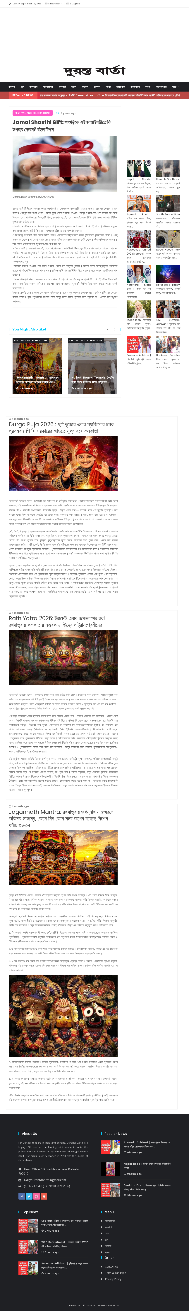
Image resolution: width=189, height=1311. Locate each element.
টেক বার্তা (62, 87)
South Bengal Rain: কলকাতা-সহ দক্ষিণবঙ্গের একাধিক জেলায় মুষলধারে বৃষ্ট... (168, 220)
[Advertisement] (97, 37)
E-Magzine (75, 3)
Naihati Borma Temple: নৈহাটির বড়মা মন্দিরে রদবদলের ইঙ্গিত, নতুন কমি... (92, 379)
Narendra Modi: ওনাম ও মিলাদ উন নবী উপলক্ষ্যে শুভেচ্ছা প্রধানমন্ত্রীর (139, 291)
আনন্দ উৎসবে (161, 87)
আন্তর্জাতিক (48, 87)
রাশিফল (97, 87)
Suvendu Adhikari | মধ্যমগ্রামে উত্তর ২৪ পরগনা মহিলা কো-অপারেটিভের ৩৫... (147, 1144)
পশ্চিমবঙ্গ (85, 87)
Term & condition (115, 1273)
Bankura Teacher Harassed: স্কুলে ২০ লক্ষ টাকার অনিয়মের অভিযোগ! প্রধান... (168, 361)
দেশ (22, 87)
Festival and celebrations (30, 340)
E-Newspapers (55, 3)
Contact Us (111, 1266)
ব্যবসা (147, 87)
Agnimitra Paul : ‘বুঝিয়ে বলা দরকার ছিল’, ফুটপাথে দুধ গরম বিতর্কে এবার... (139, 220)
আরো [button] (174, 87)
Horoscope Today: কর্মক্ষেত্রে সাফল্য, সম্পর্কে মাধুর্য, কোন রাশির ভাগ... (168, 289)
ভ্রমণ (73, 87)
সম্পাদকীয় (34, 87)
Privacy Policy (113, 1279)
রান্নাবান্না (135, 87)
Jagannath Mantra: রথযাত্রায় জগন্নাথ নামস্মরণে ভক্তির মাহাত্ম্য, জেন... (37, 379)
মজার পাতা (120, 87)
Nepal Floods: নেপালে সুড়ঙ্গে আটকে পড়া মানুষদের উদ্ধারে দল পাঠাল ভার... (168, 254)
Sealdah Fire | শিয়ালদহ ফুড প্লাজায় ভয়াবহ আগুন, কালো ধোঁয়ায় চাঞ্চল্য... (147, 1187)
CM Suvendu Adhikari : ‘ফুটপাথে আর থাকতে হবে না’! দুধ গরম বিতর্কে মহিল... (168, 326)
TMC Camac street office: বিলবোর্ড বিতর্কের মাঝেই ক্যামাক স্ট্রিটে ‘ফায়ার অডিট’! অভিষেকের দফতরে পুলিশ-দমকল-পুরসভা (98, 95)
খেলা (107, 1233)
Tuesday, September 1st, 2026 (26, 3)
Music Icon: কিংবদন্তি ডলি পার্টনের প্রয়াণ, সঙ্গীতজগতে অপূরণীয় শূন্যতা (139, 324)
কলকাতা (12, 87)
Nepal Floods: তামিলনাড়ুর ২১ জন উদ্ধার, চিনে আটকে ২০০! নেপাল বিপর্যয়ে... (139, 185)
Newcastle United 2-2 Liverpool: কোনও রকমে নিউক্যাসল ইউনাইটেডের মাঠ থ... (139, 256)
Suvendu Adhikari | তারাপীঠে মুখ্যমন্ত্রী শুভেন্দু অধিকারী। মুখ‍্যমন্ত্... (139, 359)
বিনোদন (108, 1246)
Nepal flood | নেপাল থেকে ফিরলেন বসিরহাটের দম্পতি (147, 1166)
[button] (19, 37)
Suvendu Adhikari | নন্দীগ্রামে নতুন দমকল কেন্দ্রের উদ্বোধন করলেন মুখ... (64, 1265)
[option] (37, 366)
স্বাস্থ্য (108, 87)
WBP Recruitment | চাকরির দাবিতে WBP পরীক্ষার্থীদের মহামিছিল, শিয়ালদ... (64, 1244)
